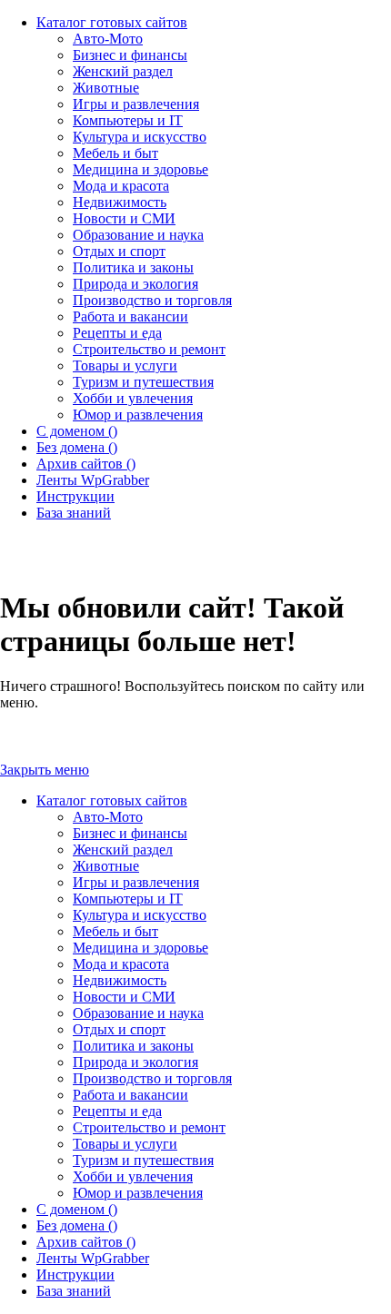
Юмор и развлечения (138, 1192)
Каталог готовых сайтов (111, 800)
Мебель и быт (115, 931)
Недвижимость (119, 980)
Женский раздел (123, 849)
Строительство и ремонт (149, 1127)
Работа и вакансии (130, 1094)
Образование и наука (138, 1013)
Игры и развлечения (136, 882)
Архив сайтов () (85, 1242)
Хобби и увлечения (133, 1176)
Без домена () (76, 1225)
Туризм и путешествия (143, 1160)
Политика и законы (133, 1045)
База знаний (73, 1291)
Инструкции (75, 1274)
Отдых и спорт (119, 1029)
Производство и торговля (152, 1078)
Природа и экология (135, 1062)
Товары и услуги (125, 1143)
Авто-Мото (108, 817)
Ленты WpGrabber (92, 1258)
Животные (106, 866)
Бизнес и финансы (130, 833)
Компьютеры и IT (128, 898)
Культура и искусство (139, 915)
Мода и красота (121, 964)
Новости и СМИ (124, 996)
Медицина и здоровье (140, 947)
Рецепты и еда (117, 1111)
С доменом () (76, 1209)
